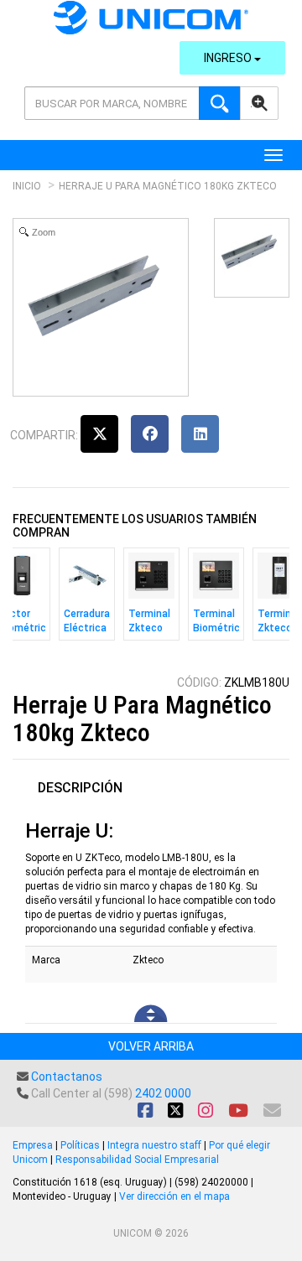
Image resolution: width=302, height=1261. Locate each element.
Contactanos (66, 1076)
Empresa (33, 1145)
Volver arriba (151, 1046)
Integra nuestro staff (154, 1145)
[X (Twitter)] (99, 434)
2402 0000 (163, 1093)
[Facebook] (150, 434)
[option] (87, 598)
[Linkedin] (200, 434)
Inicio (27, 186)
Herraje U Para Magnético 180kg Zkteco (168, 186)
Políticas (80, 1145)
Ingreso (229, 58)
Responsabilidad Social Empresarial (137, 1159)
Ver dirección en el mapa (174, 1196)
